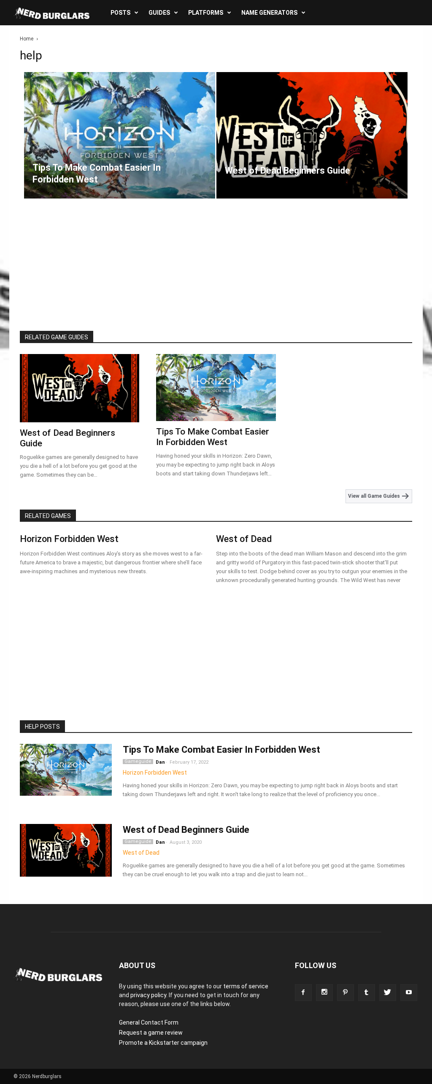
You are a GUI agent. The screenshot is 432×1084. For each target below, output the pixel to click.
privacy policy (148, 995)
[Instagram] (324, 992)
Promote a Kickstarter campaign (163, 1042)
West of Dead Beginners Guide (186, 829)
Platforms (205, 12)
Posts (120, 12)
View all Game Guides (374, 496)
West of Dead (244, 539)
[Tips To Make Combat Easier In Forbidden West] (119, 148)
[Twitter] (387, 992)
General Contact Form (148, 1022)
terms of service (245, 986)
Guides (159, 12)
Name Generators (269, 12)
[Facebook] (303, 992)
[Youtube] (408, 992)
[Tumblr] (366, 992)
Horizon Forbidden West (69, 539)
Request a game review (151, 1032)
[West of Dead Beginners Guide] (312, 148)
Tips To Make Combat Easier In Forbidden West (212, 437)
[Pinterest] (345, 992)
